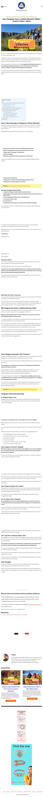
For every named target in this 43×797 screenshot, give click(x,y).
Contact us (13, 791)
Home (4, 791)
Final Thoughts (5, 118)
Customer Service (7, 105)
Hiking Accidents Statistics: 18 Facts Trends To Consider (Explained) (22, 389)
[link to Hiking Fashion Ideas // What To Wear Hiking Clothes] (32, 677)
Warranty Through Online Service (9, 104)
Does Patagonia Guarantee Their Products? (11, 109)
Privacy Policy (19, 791)
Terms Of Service (27, 791)
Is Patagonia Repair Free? (8, 111)
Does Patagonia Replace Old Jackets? (10, 114)
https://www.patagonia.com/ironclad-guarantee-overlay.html (14, 614)
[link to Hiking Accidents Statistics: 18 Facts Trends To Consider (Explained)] (10, 677)
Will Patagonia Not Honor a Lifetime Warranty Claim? (12, 107)
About (8, 791)
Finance (33, 791)
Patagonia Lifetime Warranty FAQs (9, 110)
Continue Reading (11, 700)
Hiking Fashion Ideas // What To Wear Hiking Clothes (19, 186)
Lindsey (13, 655)
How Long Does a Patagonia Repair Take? (11, 116)
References (5, 119)
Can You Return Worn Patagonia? (10, 115)
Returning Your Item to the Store (9, 106)
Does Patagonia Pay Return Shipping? (10, 113)
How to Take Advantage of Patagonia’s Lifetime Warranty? (13, 102)
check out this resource (35, 604)
